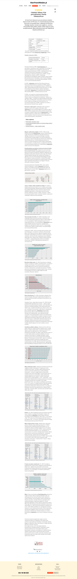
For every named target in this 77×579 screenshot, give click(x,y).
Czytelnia (21, 5)
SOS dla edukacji (19, 567)
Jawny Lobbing (19, 568)
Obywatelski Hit (19, 566)
